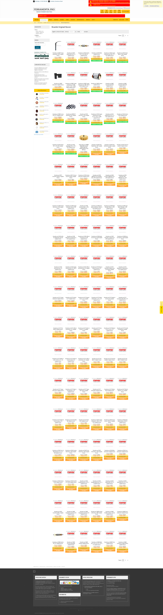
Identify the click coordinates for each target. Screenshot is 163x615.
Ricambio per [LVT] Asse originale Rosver (97, 329)
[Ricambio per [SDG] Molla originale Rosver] (96, 45)
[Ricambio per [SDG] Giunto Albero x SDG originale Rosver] (122, 45)
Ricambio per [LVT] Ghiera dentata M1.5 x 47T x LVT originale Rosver (97, 299)
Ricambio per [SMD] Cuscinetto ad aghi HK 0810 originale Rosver (122, 543)
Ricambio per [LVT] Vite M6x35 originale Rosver (58, 329)
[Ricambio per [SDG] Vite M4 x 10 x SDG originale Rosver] (71, 473)
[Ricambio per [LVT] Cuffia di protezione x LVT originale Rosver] (71, 320)
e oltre (38, 33)
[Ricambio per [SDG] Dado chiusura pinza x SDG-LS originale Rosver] (122, 412)
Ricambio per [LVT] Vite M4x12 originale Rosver (96, 359)
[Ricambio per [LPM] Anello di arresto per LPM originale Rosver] (96, 229)
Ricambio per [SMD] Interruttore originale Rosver (58, 84)
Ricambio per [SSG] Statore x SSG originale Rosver (122, 115)
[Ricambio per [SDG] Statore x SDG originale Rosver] (58, 473)
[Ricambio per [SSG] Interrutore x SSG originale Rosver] (83, 106)
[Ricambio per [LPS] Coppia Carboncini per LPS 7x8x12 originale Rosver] (71, 259)
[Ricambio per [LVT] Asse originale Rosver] (96, 320)
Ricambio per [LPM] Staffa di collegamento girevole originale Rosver (58, 238)
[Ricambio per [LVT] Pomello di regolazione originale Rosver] (122, 320)
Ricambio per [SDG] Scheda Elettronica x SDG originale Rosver (70, 452)
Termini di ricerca (42, 566)
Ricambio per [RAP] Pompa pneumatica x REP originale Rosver (58, 54)
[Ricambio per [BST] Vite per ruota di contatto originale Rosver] (71, 168)
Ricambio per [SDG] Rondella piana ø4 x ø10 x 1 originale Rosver (83, 482)
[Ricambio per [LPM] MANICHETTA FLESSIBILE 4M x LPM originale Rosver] (96, 168)
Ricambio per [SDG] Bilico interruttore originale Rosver (109, 451)
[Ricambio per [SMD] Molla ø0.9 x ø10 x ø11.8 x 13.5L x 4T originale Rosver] (96, 534)
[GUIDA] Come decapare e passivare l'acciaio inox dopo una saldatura (40, 84)
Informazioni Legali (111, 583)
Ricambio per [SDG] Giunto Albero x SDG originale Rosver (122, 54)
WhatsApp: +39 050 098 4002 (41, 1)
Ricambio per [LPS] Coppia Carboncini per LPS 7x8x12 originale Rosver (71, 268)
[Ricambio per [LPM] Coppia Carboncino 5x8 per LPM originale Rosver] (71, 198)
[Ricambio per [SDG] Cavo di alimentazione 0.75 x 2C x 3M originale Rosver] (58, 443)
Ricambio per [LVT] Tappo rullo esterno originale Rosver (84, 390)
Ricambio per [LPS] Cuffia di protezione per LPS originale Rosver (84, 268)
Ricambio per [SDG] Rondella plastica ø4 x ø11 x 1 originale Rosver (96, 482)
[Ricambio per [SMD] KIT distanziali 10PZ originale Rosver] (71, 106)
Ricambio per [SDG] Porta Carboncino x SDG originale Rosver (84, 452)
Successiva (128, 35)
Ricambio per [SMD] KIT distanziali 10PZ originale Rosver (71, 115)
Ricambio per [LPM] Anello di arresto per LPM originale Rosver (96, 238)
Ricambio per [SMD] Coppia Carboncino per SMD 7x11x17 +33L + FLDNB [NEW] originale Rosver (71, 85)
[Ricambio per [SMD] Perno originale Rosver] (109, 534)
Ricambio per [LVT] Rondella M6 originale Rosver (71, 420)
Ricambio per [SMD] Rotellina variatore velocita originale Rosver (109, 513)
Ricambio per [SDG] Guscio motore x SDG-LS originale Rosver (109, 421)
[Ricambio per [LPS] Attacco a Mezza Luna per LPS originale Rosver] (96, 259)
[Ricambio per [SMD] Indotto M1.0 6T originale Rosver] (58, 534)
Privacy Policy (63, 602)
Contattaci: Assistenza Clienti (56, 1)
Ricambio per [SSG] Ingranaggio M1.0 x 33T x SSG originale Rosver (71, 146)
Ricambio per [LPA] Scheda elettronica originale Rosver (83, 176)
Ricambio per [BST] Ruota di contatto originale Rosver (122, 145)
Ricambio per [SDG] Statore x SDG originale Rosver (58, 481)
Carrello (125, 11)
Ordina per (67, 31)
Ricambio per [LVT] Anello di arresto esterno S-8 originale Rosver (71, 360)
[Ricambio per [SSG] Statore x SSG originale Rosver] (122, 106)
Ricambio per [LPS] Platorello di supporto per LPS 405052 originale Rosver (110, 268)
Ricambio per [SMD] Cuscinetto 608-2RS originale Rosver (110, 85)
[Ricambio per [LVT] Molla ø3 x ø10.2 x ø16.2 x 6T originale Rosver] (109, 320)
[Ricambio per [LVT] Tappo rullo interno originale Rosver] (58, 382)
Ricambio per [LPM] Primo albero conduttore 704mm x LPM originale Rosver (96, 207)
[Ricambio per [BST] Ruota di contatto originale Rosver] (122, 137)
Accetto (146, 5)
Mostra (79, 31)
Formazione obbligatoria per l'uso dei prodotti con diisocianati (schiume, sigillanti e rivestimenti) (40, 69)
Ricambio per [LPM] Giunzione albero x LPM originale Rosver (83, 207)
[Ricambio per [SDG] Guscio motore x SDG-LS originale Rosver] (109, 412)
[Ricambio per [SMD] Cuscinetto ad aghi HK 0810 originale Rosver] (122, 534)
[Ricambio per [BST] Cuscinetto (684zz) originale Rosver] (58, 168)
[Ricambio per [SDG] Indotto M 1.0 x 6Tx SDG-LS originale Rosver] (83, 45)
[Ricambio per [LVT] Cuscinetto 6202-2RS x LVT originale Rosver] (122, 290)
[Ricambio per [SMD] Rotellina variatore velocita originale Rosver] (109, 504)
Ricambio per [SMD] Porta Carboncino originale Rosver (122, 512)
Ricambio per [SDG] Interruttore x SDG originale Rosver (96, 452)
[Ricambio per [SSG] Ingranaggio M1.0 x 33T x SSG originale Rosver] (71, 137)
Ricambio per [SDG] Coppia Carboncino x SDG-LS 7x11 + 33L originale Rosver (96, 421)
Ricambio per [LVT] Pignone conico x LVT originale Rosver (83, 299)
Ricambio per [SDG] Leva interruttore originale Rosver (122, 451)
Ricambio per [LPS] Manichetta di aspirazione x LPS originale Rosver (122, 268)
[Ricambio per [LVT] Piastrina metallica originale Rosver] (109, 351)
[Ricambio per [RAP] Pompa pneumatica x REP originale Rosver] (58, 45)
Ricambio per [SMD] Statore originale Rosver (96, 84)
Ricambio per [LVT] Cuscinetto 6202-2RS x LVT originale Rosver (122, 299)
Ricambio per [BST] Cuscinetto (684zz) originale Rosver (58, 176)
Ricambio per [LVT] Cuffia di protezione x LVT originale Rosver (70, 329)
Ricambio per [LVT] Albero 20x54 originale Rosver (109, 390)
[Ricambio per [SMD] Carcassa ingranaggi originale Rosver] (71, 534)
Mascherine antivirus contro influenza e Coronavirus (41, 72)
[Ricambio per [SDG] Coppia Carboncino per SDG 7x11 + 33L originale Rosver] (109, 45)
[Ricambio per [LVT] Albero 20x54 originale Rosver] (109, 382)
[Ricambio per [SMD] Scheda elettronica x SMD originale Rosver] (96, 504)
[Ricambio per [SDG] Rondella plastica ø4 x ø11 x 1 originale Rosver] (96, 473)
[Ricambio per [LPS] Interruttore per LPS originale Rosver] (58, 259)
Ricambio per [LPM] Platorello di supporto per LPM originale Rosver (110, 238)
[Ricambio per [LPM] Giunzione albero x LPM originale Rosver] (83, 198)
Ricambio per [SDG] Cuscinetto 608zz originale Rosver (58, 513)
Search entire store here (39, 42)
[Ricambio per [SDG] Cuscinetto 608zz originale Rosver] (58, 504)
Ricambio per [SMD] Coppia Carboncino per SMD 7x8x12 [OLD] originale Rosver (84, 85)
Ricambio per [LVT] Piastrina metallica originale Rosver (109, 359)
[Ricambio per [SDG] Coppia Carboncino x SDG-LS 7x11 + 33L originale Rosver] (96, 412)
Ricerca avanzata (49, 566)
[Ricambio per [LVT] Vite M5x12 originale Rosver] (122, 351)
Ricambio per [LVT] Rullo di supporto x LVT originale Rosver (122, 390)
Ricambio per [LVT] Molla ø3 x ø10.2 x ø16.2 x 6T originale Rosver (109, 329)
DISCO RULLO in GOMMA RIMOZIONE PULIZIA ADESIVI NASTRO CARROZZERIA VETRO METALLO (84, 147)
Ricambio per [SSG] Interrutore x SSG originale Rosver (84, 115)
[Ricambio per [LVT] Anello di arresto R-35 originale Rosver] (109, 290)
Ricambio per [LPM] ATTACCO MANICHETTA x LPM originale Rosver (109, 176)
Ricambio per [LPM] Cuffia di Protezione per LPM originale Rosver (83, 238)
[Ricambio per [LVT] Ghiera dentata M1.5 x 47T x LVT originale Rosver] (96, 290)
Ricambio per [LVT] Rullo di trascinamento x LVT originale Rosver (71, 390)
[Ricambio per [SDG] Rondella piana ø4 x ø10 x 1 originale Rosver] (83, 473)
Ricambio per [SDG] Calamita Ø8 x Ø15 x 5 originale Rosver (71, 54)
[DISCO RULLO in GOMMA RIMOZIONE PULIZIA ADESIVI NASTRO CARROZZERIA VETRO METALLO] (83, 137)
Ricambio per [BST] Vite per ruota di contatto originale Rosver (71, 176)
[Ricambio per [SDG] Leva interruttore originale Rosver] (122, 443)
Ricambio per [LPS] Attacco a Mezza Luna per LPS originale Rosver (96, 268)
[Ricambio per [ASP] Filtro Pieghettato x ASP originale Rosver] (96, 137)
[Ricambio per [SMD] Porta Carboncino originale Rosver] (122, 504)
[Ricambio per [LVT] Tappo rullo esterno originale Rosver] (83, 382)
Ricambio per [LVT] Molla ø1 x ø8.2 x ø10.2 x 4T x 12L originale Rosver (58, 360)
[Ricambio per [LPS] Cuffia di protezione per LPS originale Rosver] (83, 259)
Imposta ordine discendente (76, 32)
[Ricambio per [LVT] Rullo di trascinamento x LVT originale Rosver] (71, 382)
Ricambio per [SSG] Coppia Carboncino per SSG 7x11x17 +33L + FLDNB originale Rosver (96, 116)
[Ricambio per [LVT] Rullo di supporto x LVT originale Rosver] (122, 382)
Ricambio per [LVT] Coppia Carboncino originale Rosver (58, 298)
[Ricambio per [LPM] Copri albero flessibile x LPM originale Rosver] (122, 198)
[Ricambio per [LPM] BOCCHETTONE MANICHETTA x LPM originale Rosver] (122, 168)
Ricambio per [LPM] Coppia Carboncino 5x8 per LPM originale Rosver (71, 207)
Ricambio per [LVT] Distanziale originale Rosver (96, 390)
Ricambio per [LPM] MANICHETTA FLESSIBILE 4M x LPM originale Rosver (96, 176)
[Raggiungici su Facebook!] (34, 571)
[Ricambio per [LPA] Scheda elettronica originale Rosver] (83, 168)
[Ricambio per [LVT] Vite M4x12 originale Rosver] (96, 351)
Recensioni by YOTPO (38, 134)
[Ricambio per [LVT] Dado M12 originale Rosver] (83, 412)
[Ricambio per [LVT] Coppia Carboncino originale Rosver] (58, 290)
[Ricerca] (124, 15)
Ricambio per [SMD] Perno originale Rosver (109, 543)
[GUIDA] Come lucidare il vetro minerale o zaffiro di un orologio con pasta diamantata (41, 80)
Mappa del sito (36, 566)
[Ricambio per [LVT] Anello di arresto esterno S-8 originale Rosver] (71, 351)
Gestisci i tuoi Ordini (57, 566)
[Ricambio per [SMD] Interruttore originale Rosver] (58, 76)
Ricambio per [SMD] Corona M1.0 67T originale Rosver (58, 115)
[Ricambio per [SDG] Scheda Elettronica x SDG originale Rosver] (71, 443)
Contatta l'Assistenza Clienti (112, 586)
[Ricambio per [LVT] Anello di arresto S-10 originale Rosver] (83, 320)
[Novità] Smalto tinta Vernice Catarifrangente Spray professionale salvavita (40, 76)
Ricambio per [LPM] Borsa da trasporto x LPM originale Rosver (122, 238)
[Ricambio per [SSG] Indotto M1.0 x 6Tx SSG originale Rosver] (58, 137)
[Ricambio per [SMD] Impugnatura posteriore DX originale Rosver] (71, 504)
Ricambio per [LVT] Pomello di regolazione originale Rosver (122, 329)
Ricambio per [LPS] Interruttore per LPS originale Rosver (58, 268)
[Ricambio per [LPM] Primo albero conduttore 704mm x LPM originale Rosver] (96, 198)
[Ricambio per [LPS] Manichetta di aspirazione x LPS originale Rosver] (122, 259)
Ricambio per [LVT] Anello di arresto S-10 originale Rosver (83, 329)
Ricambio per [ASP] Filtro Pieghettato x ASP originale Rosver (96, 146)
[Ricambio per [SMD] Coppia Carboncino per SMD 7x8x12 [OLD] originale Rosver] (83, 76)
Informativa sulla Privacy (154, 5)
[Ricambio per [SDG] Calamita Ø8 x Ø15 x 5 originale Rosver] (71, 45)
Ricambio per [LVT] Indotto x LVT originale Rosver (71, 298)
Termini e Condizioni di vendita (67, 601)
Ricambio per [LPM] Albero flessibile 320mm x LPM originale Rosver (109, 207)
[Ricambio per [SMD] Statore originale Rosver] (96, 76)
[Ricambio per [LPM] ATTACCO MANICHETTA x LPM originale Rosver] (109, 168)
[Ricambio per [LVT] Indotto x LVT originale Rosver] (71, 290)
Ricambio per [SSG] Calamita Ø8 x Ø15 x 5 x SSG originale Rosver (109, 115)
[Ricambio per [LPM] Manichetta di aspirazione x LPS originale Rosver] (71, 229)
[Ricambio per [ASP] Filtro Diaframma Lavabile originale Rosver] (109, 137)
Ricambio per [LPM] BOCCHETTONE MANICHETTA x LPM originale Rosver (122, 177)
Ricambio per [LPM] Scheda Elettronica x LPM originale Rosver (58, 207)
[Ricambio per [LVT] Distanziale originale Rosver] (96, 382)
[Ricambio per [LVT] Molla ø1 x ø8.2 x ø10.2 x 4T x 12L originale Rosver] (58, 351)
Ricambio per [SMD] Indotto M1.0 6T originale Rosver (58, 543)
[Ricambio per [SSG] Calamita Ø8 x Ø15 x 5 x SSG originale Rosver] (109, 106)
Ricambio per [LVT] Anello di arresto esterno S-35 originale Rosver (58, 421)
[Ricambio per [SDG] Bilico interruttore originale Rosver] (109, 443)
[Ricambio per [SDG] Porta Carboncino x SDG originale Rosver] (83, 443)
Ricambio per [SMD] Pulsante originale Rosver (84, 543)
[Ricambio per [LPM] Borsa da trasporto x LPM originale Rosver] (122, 229)
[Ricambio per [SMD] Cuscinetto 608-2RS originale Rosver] (109, 76)
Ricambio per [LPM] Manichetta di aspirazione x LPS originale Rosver (71, 238)
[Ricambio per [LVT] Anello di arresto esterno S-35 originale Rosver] (58, 412)
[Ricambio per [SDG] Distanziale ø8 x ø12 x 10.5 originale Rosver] (122, 473)
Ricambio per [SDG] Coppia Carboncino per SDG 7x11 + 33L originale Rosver (109, 54)
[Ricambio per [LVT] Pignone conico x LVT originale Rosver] (83, 290)
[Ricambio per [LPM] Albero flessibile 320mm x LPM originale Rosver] (109, 198)
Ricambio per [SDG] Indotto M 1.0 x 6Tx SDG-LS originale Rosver (83, 54)
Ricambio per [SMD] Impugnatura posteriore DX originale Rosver (71, 513)
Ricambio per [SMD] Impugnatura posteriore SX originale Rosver (84, 513)
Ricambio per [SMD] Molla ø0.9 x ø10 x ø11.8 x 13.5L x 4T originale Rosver (96, 543)
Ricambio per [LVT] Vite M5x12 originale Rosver (122, 359)
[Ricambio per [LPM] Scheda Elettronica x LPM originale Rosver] (58, 198)
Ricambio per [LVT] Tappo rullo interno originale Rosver (58, 390)
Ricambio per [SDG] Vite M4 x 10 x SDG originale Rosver (70, 481)
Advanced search (38, 49)
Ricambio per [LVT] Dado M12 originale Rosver (84, 420)
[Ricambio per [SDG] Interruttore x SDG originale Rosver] (96, 443)
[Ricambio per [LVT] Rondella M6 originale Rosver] (71, 412)
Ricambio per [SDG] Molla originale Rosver (97, 53)
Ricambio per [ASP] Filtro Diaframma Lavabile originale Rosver (109, 146)
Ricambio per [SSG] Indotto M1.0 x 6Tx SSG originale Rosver (58, 146)
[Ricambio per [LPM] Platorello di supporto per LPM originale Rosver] (109, 229)
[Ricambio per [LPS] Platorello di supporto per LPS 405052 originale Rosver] (109, 259)
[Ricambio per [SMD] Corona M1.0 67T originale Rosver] (58, 106)
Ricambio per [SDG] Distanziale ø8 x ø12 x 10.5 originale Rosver (122, 482)
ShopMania (80, 608)
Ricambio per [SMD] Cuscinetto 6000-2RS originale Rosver (122, 85)
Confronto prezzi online (88, 608)
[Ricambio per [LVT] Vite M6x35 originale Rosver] (58, 320)
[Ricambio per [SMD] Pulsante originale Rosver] (83, 534)
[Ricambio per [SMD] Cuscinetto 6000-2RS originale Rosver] (122, 76)
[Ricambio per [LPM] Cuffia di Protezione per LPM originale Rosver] (83, 229)
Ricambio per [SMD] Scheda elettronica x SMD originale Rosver (96, 513)
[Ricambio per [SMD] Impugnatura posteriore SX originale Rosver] (83, 504)
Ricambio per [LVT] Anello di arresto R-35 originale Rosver (109, 299)
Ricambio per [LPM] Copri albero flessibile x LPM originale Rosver (122, 207)
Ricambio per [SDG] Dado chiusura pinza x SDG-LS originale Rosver (122, 421)
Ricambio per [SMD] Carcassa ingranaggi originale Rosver (71, 543)
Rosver (37, 36)
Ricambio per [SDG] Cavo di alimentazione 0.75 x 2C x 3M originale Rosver (58, 452)
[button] (161, 307)
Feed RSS (63, 566)
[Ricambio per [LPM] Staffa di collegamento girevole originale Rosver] (58, 229)
